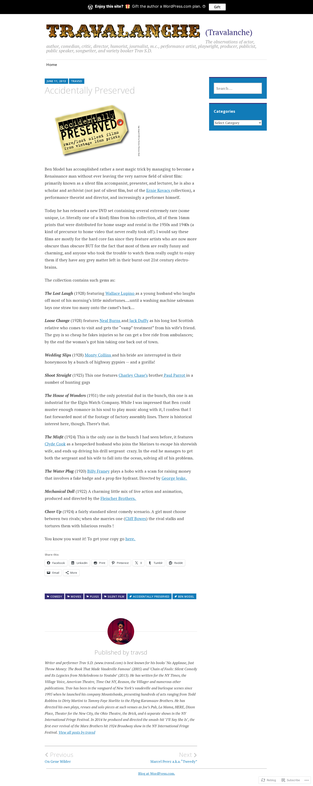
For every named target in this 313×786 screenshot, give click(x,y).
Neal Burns (110, 320)
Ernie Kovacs (158, 190)
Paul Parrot (175, 375)
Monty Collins (98, 355)
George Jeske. (174, 478)
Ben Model (186, 596)
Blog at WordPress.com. (156, 773)
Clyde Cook (55, 443)
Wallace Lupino (120, 293)
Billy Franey (98, 471)
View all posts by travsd (77, 732)
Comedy (56, 596)
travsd (76, 81)
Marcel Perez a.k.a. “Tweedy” (173, 757)
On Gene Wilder (59, 757)
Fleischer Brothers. (118, 498)
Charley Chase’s (133, 375)
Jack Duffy (138, 320)
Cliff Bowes (135, 518)
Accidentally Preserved (151, 596)
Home (51, 64)
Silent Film (116, 596)
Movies (76, 596)
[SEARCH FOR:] (238, 88)
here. (130, 538)
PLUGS (94, 596)
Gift (217, 7)
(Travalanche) (229, 32)
